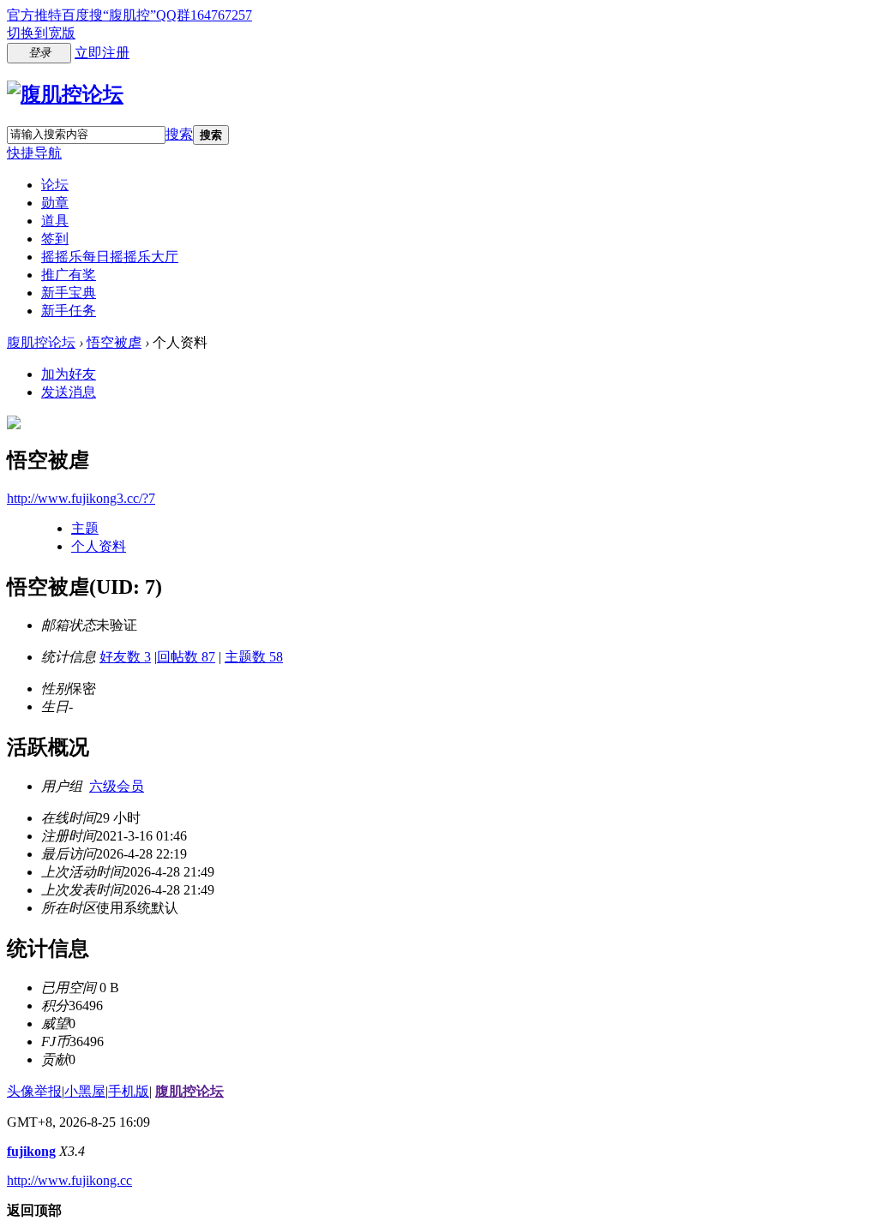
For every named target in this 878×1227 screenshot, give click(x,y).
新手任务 (68, 310)
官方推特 (34, 15)
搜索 (179, 134)
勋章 (55, 202)
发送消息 (68, 392)
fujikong (31, 1151)
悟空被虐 (114, 342)
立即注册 (102, 52)
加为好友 (68, 374)
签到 (55, 238)
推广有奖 (68, 274)
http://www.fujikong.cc (69, 1180)
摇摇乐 (109, 256)
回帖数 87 (186, 656)
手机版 (128, 1091)
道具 (55, 220)
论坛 (55, 184)
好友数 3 (125, 656)
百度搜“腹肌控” (109, 15)
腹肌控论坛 (41, 342)
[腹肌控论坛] (65, 94)
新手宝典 (68, 292)
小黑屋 (84, 1091)
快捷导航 (34, 153)
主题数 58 (254, 656)
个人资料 (98, 546)
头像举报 (34, 1091)
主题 (85, 528)
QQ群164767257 (204, 15)
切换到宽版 (41, 33)
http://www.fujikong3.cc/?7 (81, 498)
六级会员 (116, 786)
